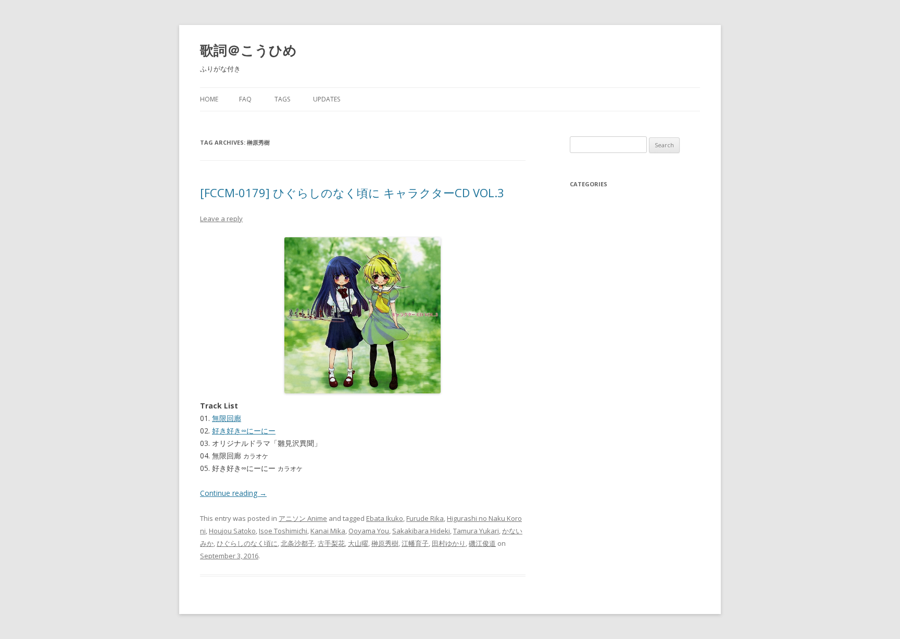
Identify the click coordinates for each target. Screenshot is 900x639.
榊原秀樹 (384, 543)
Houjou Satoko (232, 530)
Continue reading (233, 493)
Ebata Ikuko (384, 518)
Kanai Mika (327, 530)
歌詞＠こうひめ (248, 50)
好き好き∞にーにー (244, 431)
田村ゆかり (449, 543)
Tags (282, 99)
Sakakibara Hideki (421, 530)
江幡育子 (415, 543)
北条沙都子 (298, 543)
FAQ (245, 99)
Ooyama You (368, 530)
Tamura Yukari (476, 530)
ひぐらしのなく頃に (247, 543)
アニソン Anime (303, 518)
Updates (326, 99)
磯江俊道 (482, 543)
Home (209, 99)
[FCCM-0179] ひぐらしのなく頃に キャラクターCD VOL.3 (352, 192)
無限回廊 (226, 418)
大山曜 (358, 543)
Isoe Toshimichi (283, 530)
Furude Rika (425, 518)
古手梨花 (331, 543)
